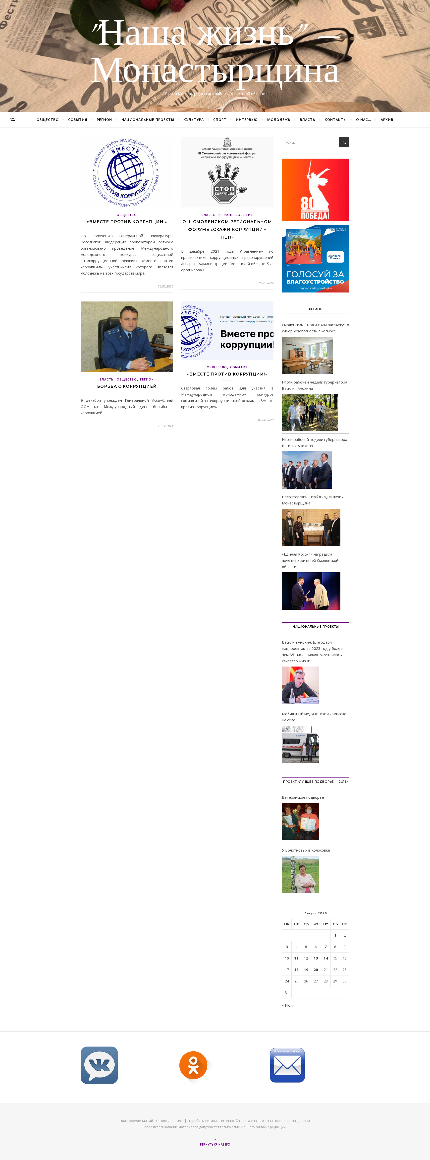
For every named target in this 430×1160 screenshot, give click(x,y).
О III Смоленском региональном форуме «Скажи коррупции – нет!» (227, 229)
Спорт (219, 119)
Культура (194, 119)
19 (306, 969)
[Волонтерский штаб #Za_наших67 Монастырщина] (311, 527)
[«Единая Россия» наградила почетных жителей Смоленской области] (311, 591)
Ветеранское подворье (303, 797)
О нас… (363, 119)
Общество (48, 119)
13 (316, 958)
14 (325, 958)
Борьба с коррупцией (127, 386)
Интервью (247, 119)
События (77, 119)
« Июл (287, 1005)
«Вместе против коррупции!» (127, 221)
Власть (307, 119)
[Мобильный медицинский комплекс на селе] (300, 745)
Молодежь (278, 119)
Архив (387, 119)
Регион (104, 119)
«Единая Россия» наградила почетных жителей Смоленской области (310, 560)
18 (296, 969)
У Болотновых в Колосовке (306, 850)
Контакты (336, 119)
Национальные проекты (147, 119)
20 (316, 969)
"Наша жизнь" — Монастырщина (215, 53)
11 (296, 958)
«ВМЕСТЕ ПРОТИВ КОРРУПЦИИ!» (227, 374)
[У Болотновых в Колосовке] (300, 875)
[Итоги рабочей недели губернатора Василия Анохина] (310, 412)
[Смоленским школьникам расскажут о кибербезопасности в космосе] (307, 355)
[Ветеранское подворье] (300, 822)
